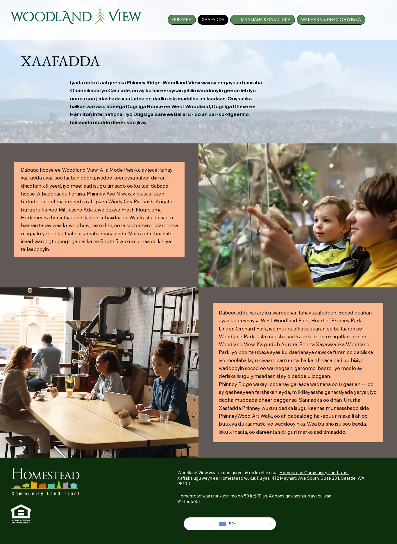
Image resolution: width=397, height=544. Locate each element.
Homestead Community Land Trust (314, 472)
